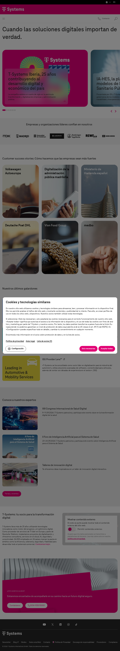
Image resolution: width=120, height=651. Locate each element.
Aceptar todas (107, 348)
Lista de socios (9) (44, 341)
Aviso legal (30, 341)
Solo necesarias (88, 348)
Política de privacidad (15, 341)
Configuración (18, 348)
